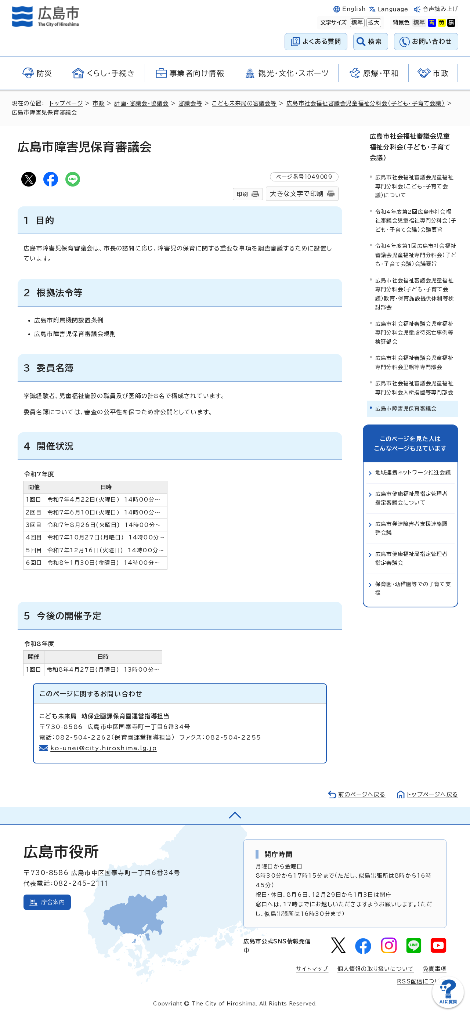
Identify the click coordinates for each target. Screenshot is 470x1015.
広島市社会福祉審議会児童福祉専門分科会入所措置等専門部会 (414, 387)
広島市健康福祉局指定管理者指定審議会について (411, 498)
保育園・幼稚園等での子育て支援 (413, 588)
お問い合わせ (432, 41)
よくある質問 (322, 41)
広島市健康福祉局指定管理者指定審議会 (411, 558)
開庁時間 (278, 854)
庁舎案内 (53, 902)
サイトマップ (312, 969)
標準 (356, 22)
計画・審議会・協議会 (141, 103)
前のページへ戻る (362, 794)
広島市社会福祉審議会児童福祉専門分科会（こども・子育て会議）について (414, 186)
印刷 (242, 194)
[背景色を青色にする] (432, 23)
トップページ (66, 103)
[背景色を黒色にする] (451, 23)
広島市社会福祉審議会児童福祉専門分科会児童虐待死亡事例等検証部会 (414, 332)
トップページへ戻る (432, 794)
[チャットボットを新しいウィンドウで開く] (448, 1006)
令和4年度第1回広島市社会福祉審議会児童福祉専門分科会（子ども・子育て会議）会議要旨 (415, 255)
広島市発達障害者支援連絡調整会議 (411, 528)
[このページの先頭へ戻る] (235, 815)
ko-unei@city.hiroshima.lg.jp (103, 748)
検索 (375, 41)
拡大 (373, 22)
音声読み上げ (440, 9)
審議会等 (190, 103)
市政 (98, 103)
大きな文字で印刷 (296, 194)
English (354, 9)
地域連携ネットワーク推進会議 (413, 472)
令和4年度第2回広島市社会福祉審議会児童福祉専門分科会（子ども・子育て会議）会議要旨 (415, 220)
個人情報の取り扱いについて (375, 969)
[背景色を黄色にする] (442, 23)
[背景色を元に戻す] (419, 23)
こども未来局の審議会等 (244, 103)
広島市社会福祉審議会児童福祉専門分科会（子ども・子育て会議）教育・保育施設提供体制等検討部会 (414, 294)
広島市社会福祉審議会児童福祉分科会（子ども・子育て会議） (365, 103)
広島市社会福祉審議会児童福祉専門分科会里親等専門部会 (414, 362)
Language (393, 9)
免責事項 (434, 969)
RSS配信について (421, 981)
